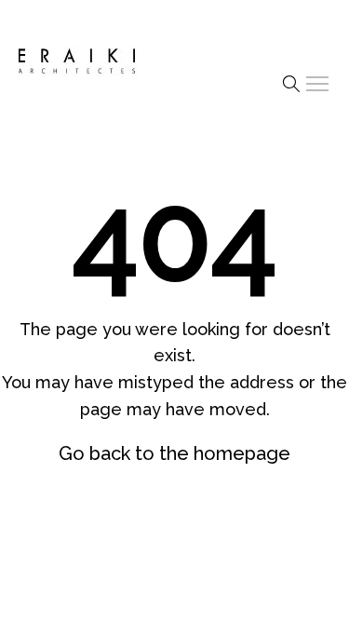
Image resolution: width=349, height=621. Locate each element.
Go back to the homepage (174, 453)
